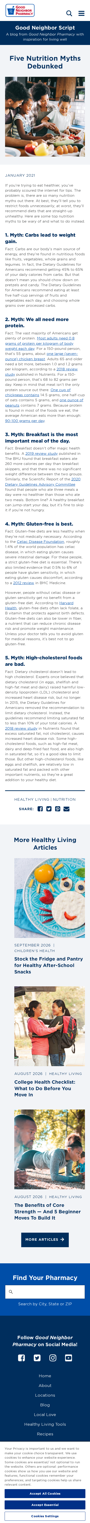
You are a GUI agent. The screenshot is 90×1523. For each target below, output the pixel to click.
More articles (41, 1239)
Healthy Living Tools (45, 1424)
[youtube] (68, 1357)
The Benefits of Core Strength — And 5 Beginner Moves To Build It (47, 1211)
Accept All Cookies (45, 1493)
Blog (45, 1404)
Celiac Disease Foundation (40, 541)
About (45, 1385)
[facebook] (21, 1357)
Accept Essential (45, 1505)
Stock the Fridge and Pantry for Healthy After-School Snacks (48, 965)
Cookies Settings (45, 1516)
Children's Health (34, 951)
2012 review (23, 582)
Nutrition (64, 799)
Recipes (45, 1433)
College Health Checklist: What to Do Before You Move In (44, 1088)
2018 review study (21, 728)
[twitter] (37, 1357)
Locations (45, 1394)
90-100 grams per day (25, 420)
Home (45, 1375)
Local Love (45, 1414)
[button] (69, 13)
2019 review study (41, 453)
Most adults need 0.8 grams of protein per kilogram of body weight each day (40, 343)
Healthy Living (31, 799)
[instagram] (53, 1357)
